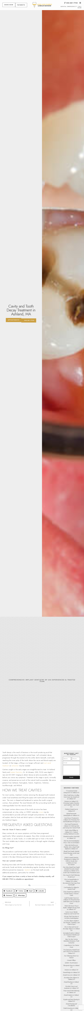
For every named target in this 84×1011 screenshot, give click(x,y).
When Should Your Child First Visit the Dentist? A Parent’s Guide (71, 893)
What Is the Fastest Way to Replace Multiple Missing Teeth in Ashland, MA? (71, 907)
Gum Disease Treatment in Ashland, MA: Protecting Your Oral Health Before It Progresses (71, 819)
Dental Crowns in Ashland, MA (71, 975)
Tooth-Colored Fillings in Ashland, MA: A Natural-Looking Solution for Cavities (71, 832)
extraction (15, 766)
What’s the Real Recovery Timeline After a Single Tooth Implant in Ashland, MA (71, 847)
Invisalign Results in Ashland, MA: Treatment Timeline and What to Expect (71, 935)
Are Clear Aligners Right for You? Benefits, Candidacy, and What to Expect (71, 922)
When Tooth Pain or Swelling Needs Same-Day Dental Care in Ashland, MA (71, 797)
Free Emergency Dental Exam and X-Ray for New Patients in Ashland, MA (71, 951)
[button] (8, 891)
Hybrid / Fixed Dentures (71, 963)
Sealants (27, 870)
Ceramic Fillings (71, 960)
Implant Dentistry (16, 772)
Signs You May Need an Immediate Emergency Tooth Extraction (71, 941)
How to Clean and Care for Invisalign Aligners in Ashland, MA (71, 928)
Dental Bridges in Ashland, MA (71, 972)
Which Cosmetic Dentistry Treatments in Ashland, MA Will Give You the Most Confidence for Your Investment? (71, 861)
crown (41, 812)
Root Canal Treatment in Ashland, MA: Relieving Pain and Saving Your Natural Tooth (71, 826)
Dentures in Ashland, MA (71, 970)
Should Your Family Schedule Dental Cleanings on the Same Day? (71, 853)
